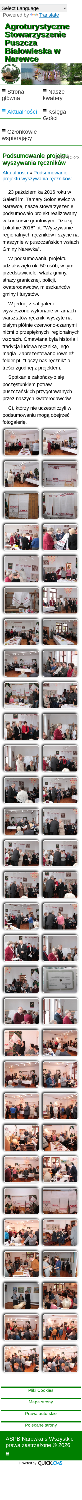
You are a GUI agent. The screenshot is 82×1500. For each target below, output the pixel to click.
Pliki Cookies (41, 1390)
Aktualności (22, 112)
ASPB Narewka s (26, 1439)
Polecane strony (41, 1425)
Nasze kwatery (54, 95)
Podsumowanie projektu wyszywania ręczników (37, 175)
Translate (49, 15)
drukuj (7, 1453)
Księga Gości (54, 115)
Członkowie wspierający (19, 135)
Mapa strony (41, 1401)
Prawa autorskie (41, 1413)
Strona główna (13, 95)
